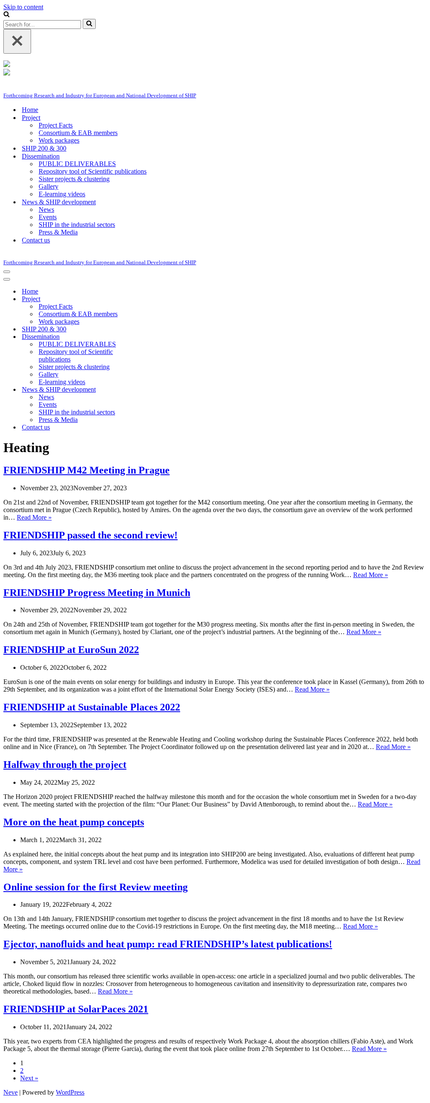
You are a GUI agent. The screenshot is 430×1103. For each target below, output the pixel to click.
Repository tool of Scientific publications (93, 171)
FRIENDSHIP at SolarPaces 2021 (75, 1009)
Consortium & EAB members (78, 132)
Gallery (48, 186)
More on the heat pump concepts (73, 822)
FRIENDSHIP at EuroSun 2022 (71, 649)
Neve (10, 1092)
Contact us (36, 240)
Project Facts (56, 125)
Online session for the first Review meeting (95, 887)
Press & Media (58, 232)
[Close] (17, 41)
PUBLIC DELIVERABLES (77, 163)
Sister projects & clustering (74, 178)
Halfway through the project (64, 764)
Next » (29, 1078)
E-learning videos (62, 194)
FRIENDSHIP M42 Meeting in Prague (86, 470)
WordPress (70, 1092)
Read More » (34, 517)
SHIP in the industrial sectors (77, 224)
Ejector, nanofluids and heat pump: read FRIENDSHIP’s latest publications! (167, 944)
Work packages (59, 140)
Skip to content (23, 6)
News (46, 209)
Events (48, 217)
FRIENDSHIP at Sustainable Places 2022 (91, 707)
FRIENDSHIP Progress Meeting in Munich (96, 592)
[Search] (6, 14)
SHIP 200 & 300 (44, 148)
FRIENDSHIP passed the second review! (90, 535)
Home (30, 109)
